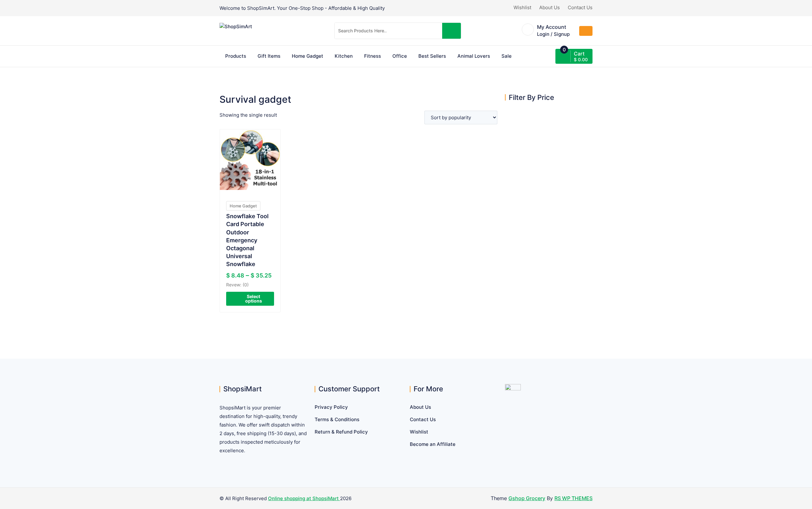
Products (235, 56)
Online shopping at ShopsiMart (304, 498)
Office (399, 56)
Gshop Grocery (526, 498)
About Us (549, 7)
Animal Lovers (473, 56)
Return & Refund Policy (341, 432)
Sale (506, 56)
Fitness (372, 56)
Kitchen (344, 56)
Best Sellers (432, 56)
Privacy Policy (331, 407)
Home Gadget (307, 56)
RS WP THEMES (573, 498)
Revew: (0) (237, 284)
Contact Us (580, 7)
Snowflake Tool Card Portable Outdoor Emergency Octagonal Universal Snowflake (247, 240)
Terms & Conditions (337, 419)
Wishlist (522, 7)
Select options (253, 298)
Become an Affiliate (432, 444)
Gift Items (269, 56)
